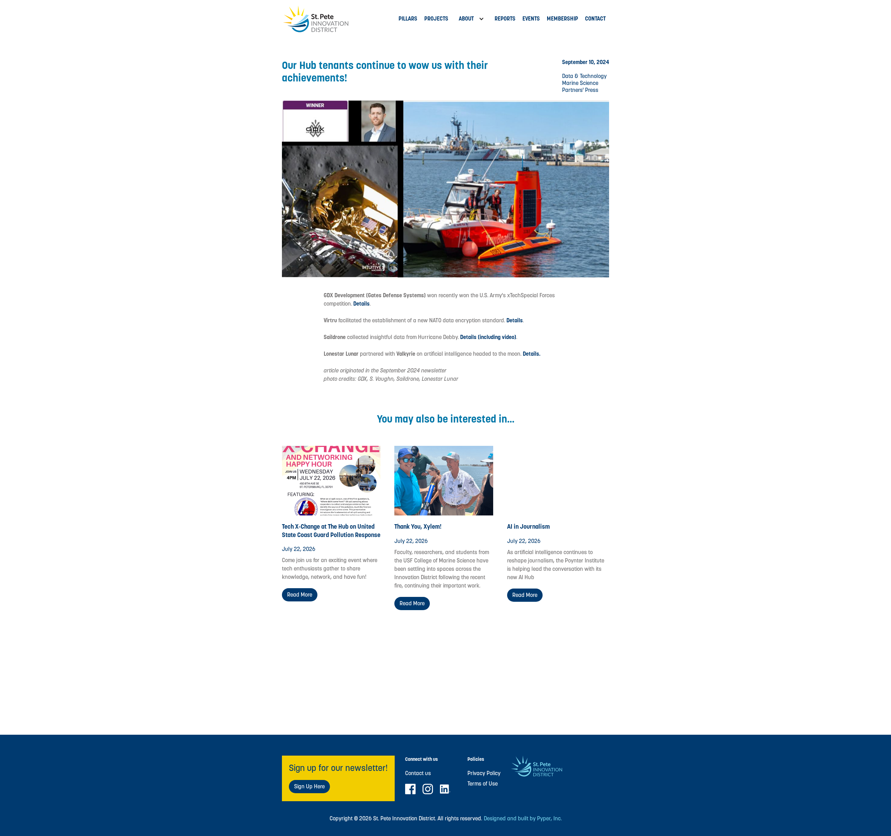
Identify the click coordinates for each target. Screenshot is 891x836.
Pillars (408, 18)
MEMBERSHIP (562, 18)
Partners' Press (580, 90)
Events (531, 18)
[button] (471, 18)
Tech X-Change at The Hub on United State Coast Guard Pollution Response (331, 530)
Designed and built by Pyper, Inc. (523, 818)
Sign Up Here (309, 786)
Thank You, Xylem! (418, 526)
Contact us (418, 773)
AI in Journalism (528, 526)
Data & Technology (584, 76)
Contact (595, 18)
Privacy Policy (483, 773)
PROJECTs (436, 18)
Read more (299, 594)
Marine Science (580, 83)
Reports (505, 18)
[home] (338, 18)
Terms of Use (482, 783)
